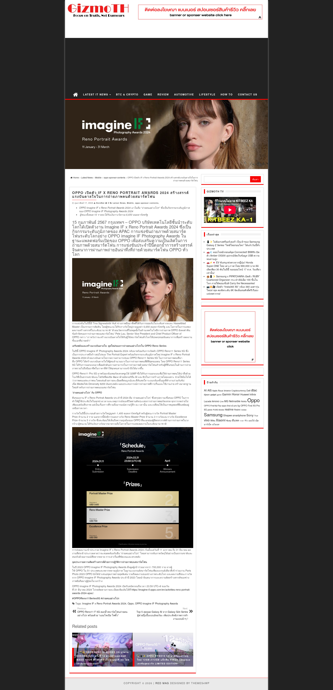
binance (227, 390)
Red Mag (162, 683)
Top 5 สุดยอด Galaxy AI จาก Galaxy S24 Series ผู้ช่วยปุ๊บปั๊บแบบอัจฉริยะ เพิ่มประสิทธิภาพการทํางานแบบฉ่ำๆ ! (162, 613)
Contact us (247, 94)
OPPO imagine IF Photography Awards (156, 603)
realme (229, 409)
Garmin (226, 394)
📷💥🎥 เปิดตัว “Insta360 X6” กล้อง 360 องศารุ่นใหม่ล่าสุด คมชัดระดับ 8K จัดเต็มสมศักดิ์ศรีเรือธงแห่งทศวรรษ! (233, 290)
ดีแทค (235, 420)
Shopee (227, 415)
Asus (220, 390)
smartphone (239, 415)
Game (148, 94)
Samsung (213, 414)
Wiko (212, 420)
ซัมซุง (228, 420)
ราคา (242, 420)
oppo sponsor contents (147, 203)
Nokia (244, 401)
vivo (207, 420)
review (243, 409)
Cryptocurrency (238, 390)
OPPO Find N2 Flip (212, 405)
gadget (213, 394)
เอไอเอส (215, 424)
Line (222, 401)
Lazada (207, 401)
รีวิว (246, 420)
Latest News (119, 203)
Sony (250, 415)
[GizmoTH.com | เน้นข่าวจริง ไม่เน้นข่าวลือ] (75, 94)
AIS (209, 390)
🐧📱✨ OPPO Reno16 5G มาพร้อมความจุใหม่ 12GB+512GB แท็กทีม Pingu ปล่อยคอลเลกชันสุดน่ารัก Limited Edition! (163, 659)
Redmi (237, 409)
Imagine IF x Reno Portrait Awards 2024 (104, 603)
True (256, 415)
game (219, 394)
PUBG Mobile (218, 409)
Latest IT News (96, 94)
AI (205, 390)
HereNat (100, 203)
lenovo (215, 401)
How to (227, 94)
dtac (254, 390)
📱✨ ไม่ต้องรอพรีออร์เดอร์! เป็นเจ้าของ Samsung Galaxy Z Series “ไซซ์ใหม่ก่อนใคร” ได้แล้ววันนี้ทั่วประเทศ (233, 245)
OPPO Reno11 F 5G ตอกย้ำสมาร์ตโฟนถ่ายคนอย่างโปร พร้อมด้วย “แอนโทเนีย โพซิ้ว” (102, 612)
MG (226, 401)
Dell (248, 390)
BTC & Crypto (127, 94)
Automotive (184, 94)
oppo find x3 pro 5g (231, 405)
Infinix (253, 394)
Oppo (131, 603)
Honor (236, 394)
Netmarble (234, 401)
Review (163, 94)
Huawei (244, 394)
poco (210, 409)
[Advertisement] (166, 64)
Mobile (130, 203)
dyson (207, 394)
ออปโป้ (251, 420)
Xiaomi (220, 420)
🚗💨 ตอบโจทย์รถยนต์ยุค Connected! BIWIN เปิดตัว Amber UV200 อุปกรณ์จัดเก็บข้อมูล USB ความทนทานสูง (233, 255)
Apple (214, 390)
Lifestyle (207, 94)
